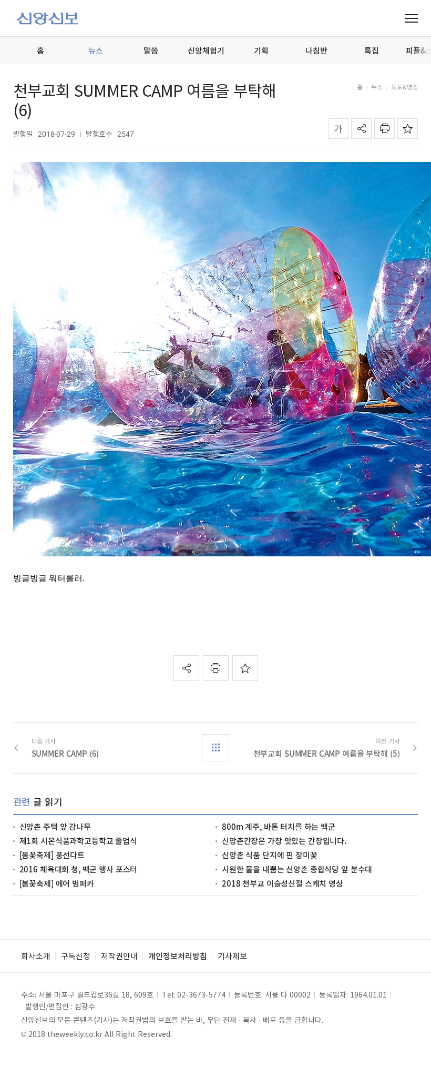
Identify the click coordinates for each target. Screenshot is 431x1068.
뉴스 (377, 86)
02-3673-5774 (201, 994)
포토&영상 (404, 86)
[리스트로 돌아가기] (215, 747)
